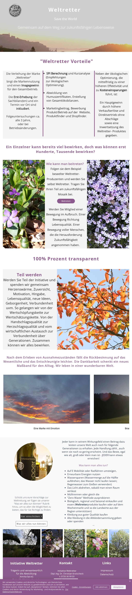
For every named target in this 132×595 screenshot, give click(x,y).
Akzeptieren (118, 587)
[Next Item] (124, 543)
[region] (33, 462)
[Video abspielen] (46, 399)
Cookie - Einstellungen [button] (81, 587)
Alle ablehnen (101, 587)
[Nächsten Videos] (125, 398)
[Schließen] (129, 581)
